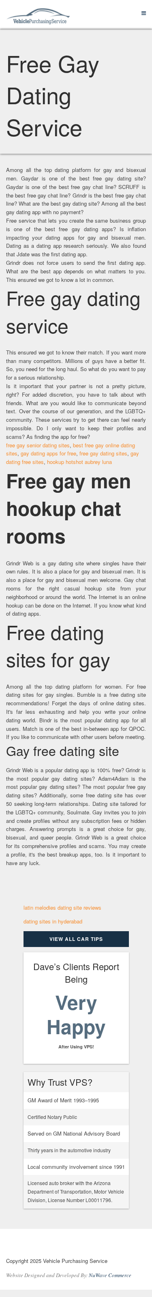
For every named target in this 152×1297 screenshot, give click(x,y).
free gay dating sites (103, 453)
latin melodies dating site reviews (62, 907)
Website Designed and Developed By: (68, 1275)
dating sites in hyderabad (53, 921)
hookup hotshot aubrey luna (79, 462)
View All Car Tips (76, 939)
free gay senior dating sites (38, 445)
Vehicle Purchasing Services (50, 1244)
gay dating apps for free (48, 453)
